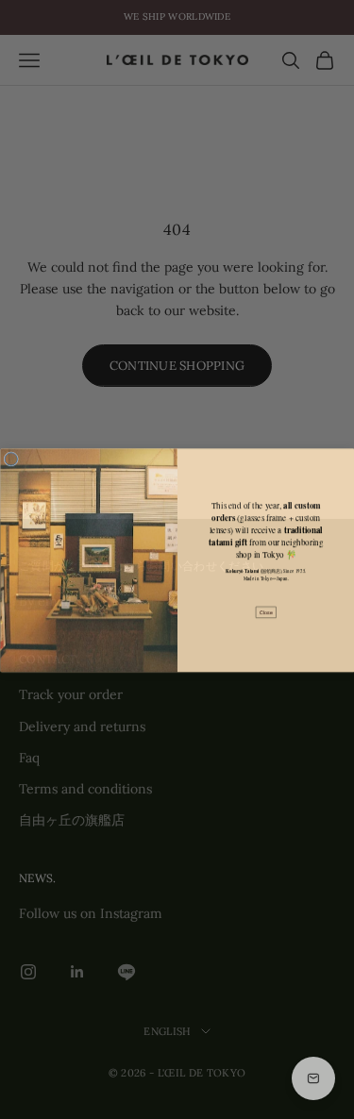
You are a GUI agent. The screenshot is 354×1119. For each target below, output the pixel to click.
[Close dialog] (11, 458)
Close (266, 611)
